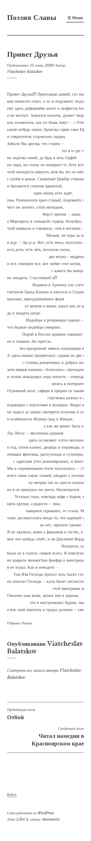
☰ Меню (75, 17)
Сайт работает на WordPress (30, 813)
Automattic (51, 819)
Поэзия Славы (31, 17)
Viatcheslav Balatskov (24, 71)
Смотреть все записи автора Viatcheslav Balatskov (44, 674)
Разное (27, 623)
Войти (12, 794)
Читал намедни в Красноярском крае (58, 736)
